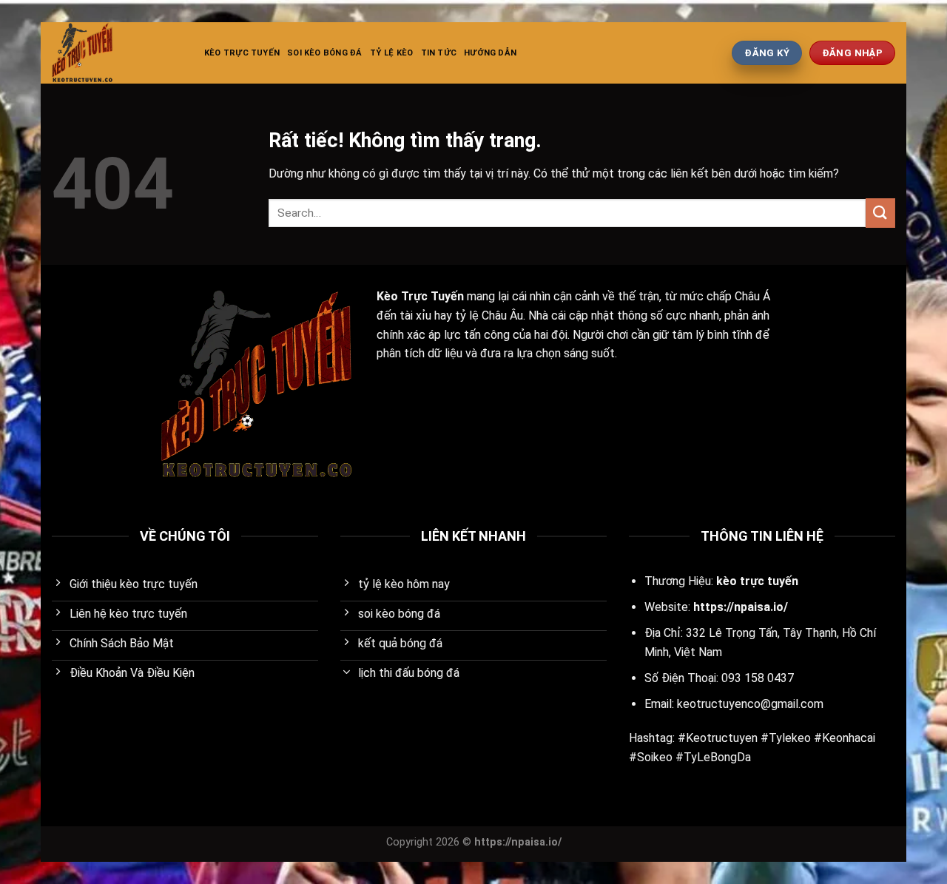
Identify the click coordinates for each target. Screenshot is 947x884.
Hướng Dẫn (490, 53)
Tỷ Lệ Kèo (392, 53)
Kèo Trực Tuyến (242, 53)
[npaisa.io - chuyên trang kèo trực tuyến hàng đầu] (117, 53)
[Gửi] (880, 212)
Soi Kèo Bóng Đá (324, 53)
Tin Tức (439, 53)
